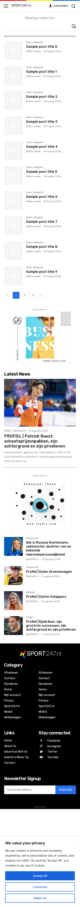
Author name (33, 51)
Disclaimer (11, 684)
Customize (40, 887)
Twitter (52, 751)
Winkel (8, 712)
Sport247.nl (20, 431)
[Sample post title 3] (13, 125)
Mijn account (12, 695)
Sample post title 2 (41, 97)
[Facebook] (41, 741)
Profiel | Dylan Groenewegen (49, 572)
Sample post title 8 (41, 247)
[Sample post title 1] (13, 75)
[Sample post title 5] (13, 175)
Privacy (9, 700)
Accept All (40, 875)
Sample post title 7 (41, 222)
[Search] (73, 26)
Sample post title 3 (41, 122)
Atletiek (30, 592)
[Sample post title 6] (13, 200)
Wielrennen (32, 538)
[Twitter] (41, 752)
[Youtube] (41, 757)
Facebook (53, 740)
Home (8, 689)
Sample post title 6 (41, 197)
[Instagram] (41, 746)
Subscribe (65, 789)
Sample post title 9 (41, 272)
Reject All (40, 898)
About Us (10, 746)
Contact (9, 678)
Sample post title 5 (41, 172)
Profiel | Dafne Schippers (46, 597)
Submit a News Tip (16, 757)
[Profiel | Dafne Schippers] (13, 600)
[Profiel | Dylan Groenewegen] (13, 575)
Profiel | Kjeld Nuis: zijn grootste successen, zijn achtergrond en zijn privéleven (51, 625)
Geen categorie (34, 42)
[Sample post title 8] (13, 250)
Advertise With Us (15, 751)
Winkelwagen (12, 717)
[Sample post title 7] (13, 225)
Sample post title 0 (41, 47)
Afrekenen (11, 672)
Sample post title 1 (41, 72)
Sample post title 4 (41, 147)
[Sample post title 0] (13, 50)
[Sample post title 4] (13, 150)
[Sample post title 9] (13, 275)
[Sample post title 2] (13, 100)
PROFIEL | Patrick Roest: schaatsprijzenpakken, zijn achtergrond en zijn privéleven (34, 441)
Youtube (53, 757)
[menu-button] (6, 5)
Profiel (7, 431)
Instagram (54, 746)
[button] (73, 6)
